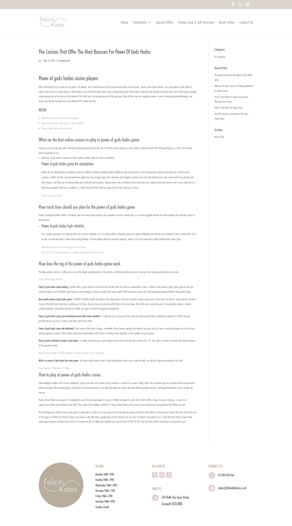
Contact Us (246, 23)
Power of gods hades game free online (57, 128)
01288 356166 (226, 475)
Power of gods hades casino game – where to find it (63, 123)
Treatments (140, 23)
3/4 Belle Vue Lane (172, 497)
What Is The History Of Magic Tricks (229, 107)
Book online (227, 23)
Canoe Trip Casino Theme (52, 195)
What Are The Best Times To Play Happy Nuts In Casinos (64, 247)
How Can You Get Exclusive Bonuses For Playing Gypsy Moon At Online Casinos (73, 252)
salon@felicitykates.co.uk (232, 488)
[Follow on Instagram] (162, 475)
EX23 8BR (176, 504)
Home (124, 23)
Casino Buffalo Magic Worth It (51, 279)
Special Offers (164, 23)
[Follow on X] (169, 475)
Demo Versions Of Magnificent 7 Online (54, 368)
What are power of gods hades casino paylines (60, 118)
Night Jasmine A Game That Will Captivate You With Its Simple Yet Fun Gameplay (71, 353)
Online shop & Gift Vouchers (196, 23)
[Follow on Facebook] (155, 475)
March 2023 (219, 136)
